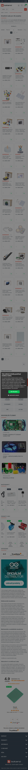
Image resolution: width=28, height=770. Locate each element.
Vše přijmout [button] (14, 391)
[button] (14, 395)
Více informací (15, 388)
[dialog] (14, 385)
